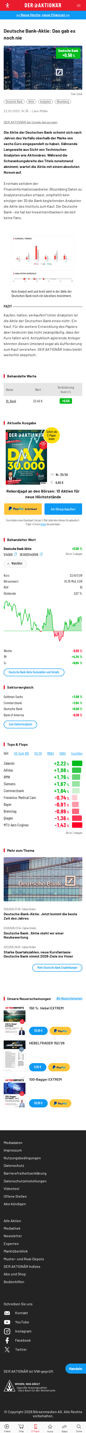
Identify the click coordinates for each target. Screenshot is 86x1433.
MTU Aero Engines (16, 825)
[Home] (50, 1427)
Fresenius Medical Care (20, 797)
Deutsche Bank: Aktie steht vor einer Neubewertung (34, 935)
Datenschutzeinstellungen (25, 1181)
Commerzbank (14, 790)
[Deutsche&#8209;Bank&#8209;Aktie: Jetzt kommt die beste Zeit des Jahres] (43, 879)
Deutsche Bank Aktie (17, 549)
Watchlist (16, 563)
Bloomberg (63, 101)
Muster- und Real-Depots (24, 1259)
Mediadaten (13, 1142)
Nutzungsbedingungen (22, 1158)
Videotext (11, 1188)
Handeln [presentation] (75, 1368)
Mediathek (12, 1228)
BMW (7, 777)
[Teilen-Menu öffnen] (64, 1427)
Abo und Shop (15, 1274)
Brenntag (10, 811)
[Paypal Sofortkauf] (60, 1031)
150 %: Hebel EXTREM (46, 1008)
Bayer (7, 804)
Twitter (21, 1349)
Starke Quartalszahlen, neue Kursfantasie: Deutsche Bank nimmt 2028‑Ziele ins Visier (38, 954)
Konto (43, 524)
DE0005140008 (29, 554)
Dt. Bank (11, 401)
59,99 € (38, 1103)
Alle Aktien (12, 1220)
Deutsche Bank (14, 101)
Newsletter (13, 1236)
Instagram (23, 1331)
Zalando (9, 763)
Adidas (8, 770)
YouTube (22, 1322)
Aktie (31, 101)
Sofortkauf (31, 508)
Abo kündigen (15, 1204)
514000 (8, 554)
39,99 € (38, 1030)
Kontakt (21, 1313)
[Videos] (7, 1427)
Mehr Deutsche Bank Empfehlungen (57, 967)
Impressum (13, 1150)
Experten (11, 1243)
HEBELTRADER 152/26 (46, 1043)
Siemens (10, 783)
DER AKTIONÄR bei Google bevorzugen (30, 122)
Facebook (23, 1340)
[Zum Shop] (21, 1427)
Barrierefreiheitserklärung (25, 1173)
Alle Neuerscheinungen (69, 998)
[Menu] (80, 5)
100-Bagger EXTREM (45, 1079)
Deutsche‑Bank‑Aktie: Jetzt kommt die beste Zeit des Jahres (40, 916)
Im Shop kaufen (63, 509)
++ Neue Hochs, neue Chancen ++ (43, 15)
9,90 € (37, 1067)
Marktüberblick (16, 1251)
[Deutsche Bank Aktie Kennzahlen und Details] (43, 621)
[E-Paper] (35, 1427)
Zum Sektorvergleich (20, 724)
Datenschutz (14, 1165)
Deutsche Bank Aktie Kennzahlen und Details (34, 672)
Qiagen (8, 818)
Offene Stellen (15, 1196)
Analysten (45, 101)
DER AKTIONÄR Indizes (22, 1266)
